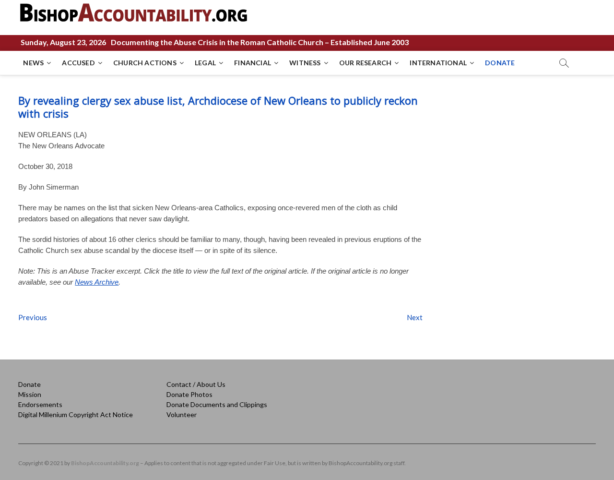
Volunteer (181, 414)
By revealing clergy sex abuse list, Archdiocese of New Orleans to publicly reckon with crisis (218, 106)
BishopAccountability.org (105, 463)
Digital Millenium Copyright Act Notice (75, 414)
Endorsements (40, 404)
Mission (29, 394)
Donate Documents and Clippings (216, 404)
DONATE (500, 63)
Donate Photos (189, 394)
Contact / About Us (195, 384)
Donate (29, 384)
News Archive (96, 282)
